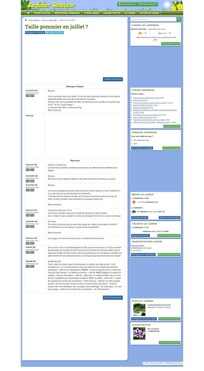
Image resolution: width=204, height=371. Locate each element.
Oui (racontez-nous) (141, 140)
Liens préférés (159, 363)
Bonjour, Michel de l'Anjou (143, 105)
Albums (111, 13)
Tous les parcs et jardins (170, 318)
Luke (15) (161, 211)
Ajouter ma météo (140, 217)
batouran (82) (31, 164)
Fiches (41, 13)
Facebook (35, 32)
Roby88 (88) (31, 261)
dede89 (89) (31, 247)
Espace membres (127, 4)
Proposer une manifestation (144, 254)
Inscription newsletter (148, 4)
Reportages (67, 13)
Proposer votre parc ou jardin (145, 318)
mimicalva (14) (152, 202)
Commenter (143, 148)
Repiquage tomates (140, 107)
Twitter (56, 32)
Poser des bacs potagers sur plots (146, 97)
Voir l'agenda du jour (172, 43)
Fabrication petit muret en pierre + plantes (149, 119)
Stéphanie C (179, 363)
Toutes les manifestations (170, 254)
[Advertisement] (75, 55)
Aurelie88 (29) (31, 90)
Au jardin (130, 13)
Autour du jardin (149, 13)
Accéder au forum (173, 126)
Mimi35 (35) (155, 331)
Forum (91, 13)
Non (135, 143)
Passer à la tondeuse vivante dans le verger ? (150, 102)
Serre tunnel (138, 100)
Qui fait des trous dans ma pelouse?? (147, 115)
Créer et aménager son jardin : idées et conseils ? (152, 122)
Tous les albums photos (170, 342)
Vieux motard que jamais (142, 117)
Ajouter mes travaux (141, 235)
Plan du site (149, 363)
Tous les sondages (172, 148)
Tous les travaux (170, 235)
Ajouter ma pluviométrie (170, 217)
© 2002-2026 (169, 363)
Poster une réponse (113, 79)
